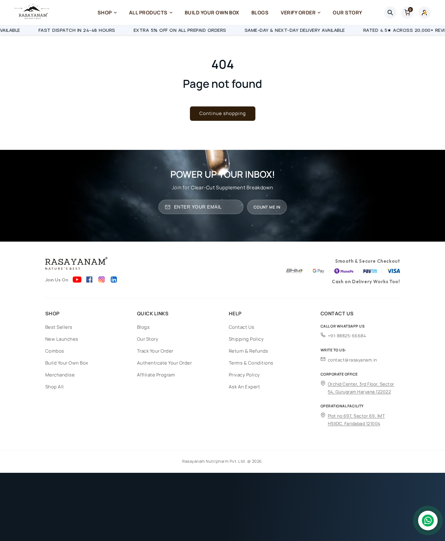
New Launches (61, 339)
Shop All (54, 387)
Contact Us (241, 327)
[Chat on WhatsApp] (428, 520)
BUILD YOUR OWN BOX (212, 12)
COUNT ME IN (267, 207)
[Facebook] (89, 279)
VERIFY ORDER (298, 12)
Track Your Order (155, 351)
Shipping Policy (246, 339)
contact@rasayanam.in (352, 360)
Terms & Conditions (251, 363)
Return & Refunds (248, 351)
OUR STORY (347, 12)
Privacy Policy (244, 375)
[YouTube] (77, 279)
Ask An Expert (244, 387)
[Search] (390, 12)
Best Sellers (58, 327)
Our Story (147, 339)
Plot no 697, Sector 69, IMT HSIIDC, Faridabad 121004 (356, 419)
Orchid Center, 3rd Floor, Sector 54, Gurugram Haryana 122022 (361, 388)
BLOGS (260, 12)
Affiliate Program (156, 375)
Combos (54, 351)
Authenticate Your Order (164, 363)
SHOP (105, 12)
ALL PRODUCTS (148, 12)
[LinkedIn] (114, 279)
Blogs (143, 327)
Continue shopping (222, 113)
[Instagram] (101, 279)
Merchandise (60, 375)
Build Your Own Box (66, 363)
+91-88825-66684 (347, 336)
